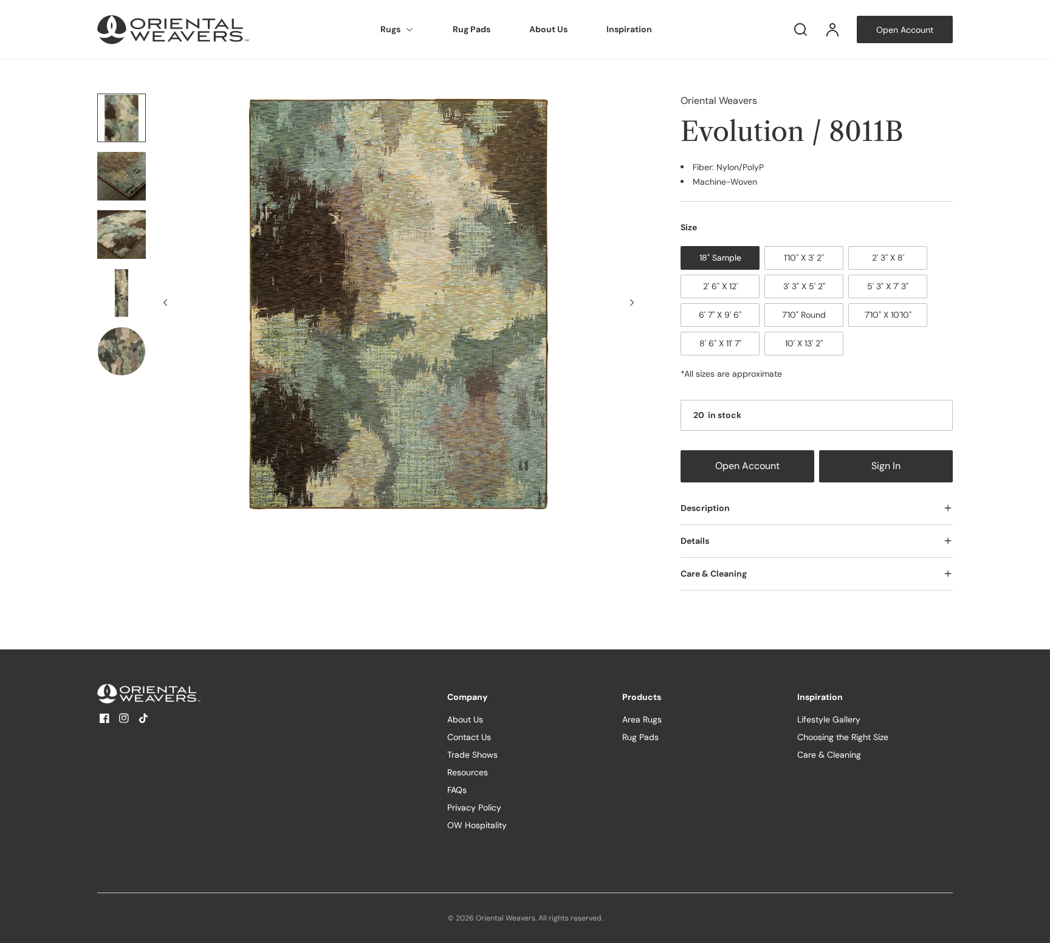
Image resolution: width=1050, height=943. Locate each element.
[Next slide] (632, 302)
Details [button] (695, 540)
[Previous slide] (165, 302)
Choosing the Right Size (842, 737)
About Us (548, 29)
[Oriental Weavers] (173, 694)
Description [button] (705, 507)
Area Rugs (642, 719)
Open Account (747, 466)
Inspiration (629, 29)
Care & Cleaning (829, 754)
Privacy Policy (474, 807)
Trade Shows (472, 754)
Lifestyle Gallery (828, 719)
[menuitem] (397, 29)
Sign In (886, 466)
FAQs (457, 789)
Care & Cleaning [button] (714, 573)
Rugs (390, 29)
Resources (467, 772)
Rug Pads (471, 29)
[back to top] (1030, 923)
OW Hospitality (477, 825)
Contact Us (469, 737)
